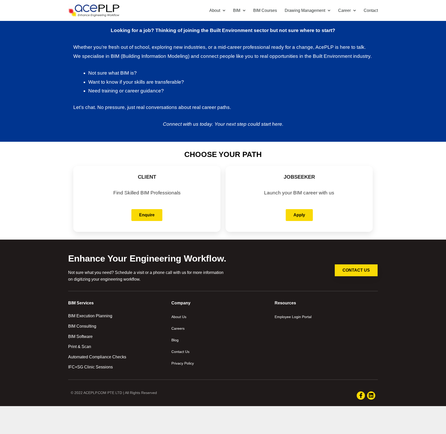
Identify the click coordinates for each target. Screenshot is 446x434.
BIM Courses (265, 10)
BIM (236, 10)
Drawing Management (305, 10)
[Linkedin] (371, 395)
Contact (371, 10)
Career (344, 10)
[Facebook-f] (361, 395)
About (214, 10)
